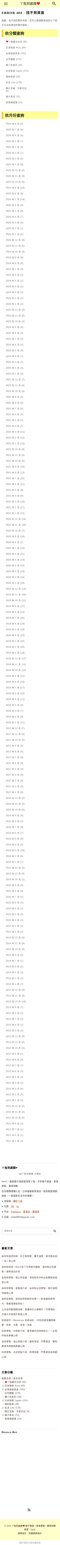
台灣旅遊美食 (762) (15, 1389)
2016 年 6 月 (13, 833)
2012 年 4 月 (13, 1083)
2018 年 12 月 (13, 658)
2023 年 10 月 (13, 321)
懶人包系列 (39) (13, 1397)
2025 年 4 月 (13, 217)
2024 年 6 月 (13, 275)
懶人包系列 (12, 65)
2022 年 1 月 (13, 443)
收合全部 (18, 1378)
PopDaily (16, 1212)
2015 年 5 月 (13, 908)
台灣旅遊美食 (13, 53)
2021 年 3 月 (13, 501)
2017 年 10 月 (13, 740)
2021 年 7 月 (13, 478)
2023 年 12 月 (13, 310)
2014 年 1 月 (13, 984)
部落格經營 (12, 102)
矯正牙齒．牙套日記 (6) (17, 1411)
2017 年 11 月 (13, 734)
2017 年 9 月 (13, 746)
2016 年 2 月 (13, 856)
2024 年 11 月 (13, 246)
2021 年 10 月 (13, 461)
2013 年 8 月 (13, 1013)
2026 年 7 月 (13, 129)
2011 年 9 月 (13, 1123)
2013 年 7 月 (13, 1019)
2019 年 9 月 (13, 606)
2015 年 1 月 (13, 932)
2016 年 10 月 (13, 809)
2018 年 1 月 (13, 722)
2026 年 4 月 (13, 147)
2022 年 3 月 (13, 432)
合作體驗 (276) (12, 1393)
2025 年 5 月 (13, 211)
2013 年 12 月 (13, 990)
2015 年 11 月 (13, 873)
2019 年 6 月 (13, 623)
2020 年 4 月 (13, 565)
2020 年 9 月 (13, 536)
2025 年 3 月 (13, 222)
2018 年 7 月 (13, 687)
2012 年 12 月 (13, 1036)
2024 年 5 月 (13, 281)
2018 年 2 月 (13, 716)
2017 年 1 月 (13, 792)
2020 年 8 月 (13, 542)
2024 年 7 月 (13, 269)
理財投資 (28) (12, 1404)
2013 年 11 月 (13, 995)
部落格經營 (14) (13, 1418)
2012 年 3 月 (13, 1088)
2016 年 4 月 (13, 844)
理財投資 (10, 76)
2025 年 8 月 (13, 193)
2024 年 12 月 (13, 240)
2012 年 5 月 (13, 1077)
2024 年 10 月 (13, 251)
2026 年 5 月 (13, 141)
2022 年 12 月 (13, 379)
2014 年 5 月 (13, 972)
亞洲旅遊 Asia (13, 47)
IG (17, 1206)
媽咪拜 (35, 1212)
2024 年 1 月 (13, 304)
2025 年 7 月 (13, 199)
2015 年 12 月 (13, 868)
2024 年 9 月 (13, 257)
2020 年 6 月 (13, 554)
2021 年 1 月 (13, 513)
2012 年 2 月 (13, 1094)
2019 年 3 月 (13, 641)
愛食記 (26, 1212)
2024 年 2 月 (13, 298)
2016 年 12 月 (13, 798)
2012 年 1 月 (13, 1100)
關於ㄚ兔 (17, 1201)
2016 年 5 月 (13, 839)
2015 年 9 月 (13, 885)
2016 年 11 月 (13, 804)
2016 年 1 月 (13, 862)
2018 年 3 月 (13, 711)
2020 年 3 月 (13, 571)
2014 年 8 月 (13, 955)
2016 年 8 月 (13, 821)
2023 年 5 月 (13, 350)
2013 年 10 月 (13, 1001)
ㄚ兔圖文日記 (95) (16, 1382)
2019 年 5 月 (13, 629)
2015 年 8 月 (13, 891)
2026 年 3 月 (13, 153)
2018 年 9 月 (13, 676)
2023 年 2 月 (13, 368)
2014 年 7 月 (13, 961)
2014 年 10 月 (13, 949)
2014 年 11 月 (13, 943)
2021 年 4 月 (13, 496)
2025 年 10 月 (13, 182)
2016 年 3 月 (13, 850)
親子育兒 (10, 96)
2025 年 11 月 (13, 176)
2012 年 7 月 (13, 1065)
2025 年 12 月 (13, 170)
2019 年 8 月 (13, 612)
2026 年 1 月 (13, 164)
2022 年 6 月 (13, 414)
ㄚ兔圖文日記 (15, 42)
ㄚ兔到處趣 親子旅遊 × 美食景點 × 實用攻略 (34, 1526)
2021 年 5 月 (13, 490)
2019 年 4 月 (13, 635)
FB (12, 1206)
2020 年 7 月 (13, 548)
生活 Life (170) (13, 1407)
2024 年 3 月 (13, 292)
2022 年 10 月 (13, 391)
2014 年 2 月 (13, 978)
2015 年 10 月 (13, 879)
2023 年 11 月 (13, 315)
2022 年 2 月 (13, 437)
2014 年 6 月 (13, 966)
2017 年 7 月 (13, 757)
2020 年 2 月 (13, 577)
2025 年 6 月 (13, 205)
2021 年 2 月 (13, 507)
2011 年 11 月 (13, 1112)
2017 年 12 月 (13, 728)
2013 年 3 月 (13, 1030)
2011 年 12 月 (13, 1106)
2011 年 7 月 (13, 1129)
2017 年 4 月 (13, 775)
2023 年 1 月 (13, 374)
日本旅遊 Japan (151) (16, 1400)
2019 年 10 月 (13, 600)
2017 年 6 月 (13, 763)
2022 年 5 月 (13, 420)
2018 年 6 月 (13, 693)
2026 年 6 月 (13, 135)
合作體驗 (10, 59)
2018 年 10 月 (13, 670)
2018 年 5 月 (13, 699)
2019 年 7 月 (13, 618)
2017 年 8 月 (13, 751)
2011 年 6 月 (13, 1135)
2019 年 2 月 (13, 647)
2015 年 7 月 (13, 897)
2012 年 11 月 (13, 1042)
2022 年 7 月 (13, 408)
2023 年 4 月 (13, 356)
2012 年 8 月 (13, 1059)
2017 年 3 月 (13, 780)
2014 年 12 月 (13, 937)
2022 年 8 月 (13, 403)
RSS (29, 1510)
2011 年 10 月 (13, 1118)
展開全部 (6, 1378)
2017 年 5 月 (13, 769)
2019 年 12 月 (13, 589)
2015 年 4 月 (13, 914)
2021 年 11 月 (13, 455)
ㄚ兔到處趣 (28, 3)
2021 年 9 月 (13, 467)
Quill (33, 1529)
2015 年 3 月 (13, 920)
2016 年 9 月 (13, 815)
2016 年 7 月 (13, 827)
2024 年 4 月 (13, 286)
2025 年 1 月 (13, 234)
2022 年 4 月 (13, 426)
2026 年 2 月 (13, 158)
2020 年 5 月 (13, 560)
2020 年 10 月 (13, 530)
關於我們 (23, 1543)
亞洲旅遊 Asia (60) (15, 1385)
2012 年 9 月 (13, 1054)
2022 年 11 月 (13, 385)
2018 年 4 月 (13, 705)
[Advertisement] (30, 1466)
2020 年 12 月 (13, 519)
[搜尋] (54, 1231)
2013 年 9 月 (13, 1007)
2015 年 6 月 (13, 902)
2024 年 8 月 (13, 263)
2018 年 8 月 (13, 682)
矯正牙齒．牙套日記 (16, 88)
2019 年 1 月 (13, 653)
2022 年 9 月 (13, 397)
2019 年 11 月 (13, 594)
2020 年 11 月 (13, 525)
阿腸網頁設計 (35, 1533)
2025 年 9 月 (13, 188)
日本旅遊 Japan (14, 71)
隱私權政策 (35, 1543)
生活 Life (10, 82)
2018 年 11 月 (13, 664)
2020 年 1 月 (13, 583)
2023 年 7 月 (13, 339)
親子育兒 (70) (12, 1415)
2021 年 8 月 (13, 472)
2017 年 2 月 (13, 786)
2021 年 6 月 (13, 484)
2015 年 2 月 (13, 926)
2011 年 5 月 (13, 1141)
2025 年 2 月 (13, 228)
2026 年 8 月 (13, 124)
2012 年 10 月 (13, 1048)
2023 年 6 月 (13, 344)
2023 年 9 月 (13, 327)
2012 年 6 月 (13, 1071)
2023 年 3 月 (13, 362)
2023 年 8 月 (13, 333)
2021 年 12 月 (13, 449)
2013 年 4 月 (13, 1025)
